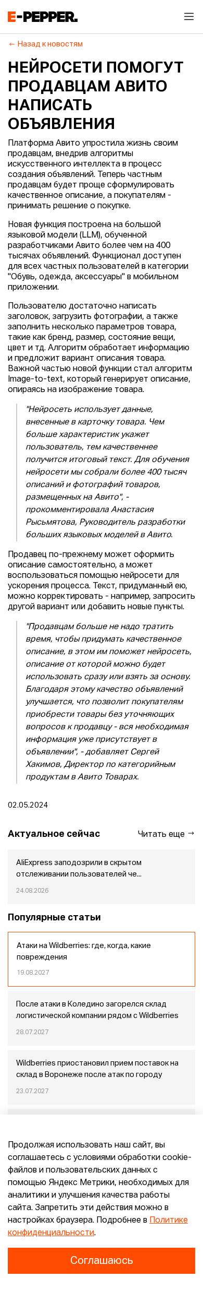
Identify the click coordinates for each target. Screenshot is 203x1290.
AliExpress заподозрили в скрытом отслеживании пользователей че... (79, 868)
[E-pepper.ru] (43, 16)
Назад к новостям (50, 44)
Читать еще (162, 835)
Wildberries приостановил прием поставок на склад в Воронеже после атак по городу (97, 1069)
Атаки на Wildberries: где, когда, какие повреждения (84, 951)
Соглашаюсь (101, 1261)
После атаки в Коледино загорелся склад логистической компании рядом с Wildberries (97, 1010)
